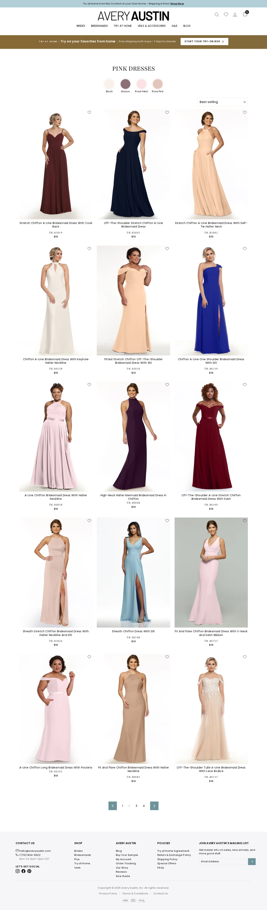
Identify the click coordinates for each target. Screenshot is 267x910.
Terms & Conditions (135, 893)
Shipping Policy (167, 859)
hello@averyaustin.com (35, 851)
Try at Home (82, 863)
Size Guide (123, 876)
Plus (77, 859)
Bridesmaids (99, 26)
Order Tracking (126, 863)
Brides (81, 26)
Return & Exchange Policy (174, 855)
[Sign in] (235, 14)
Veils (77, 868)
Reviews (121, 872)
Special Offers (166, 863)
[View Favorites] (226, 14)
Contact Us (160, 893)
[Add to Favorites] (89, 112)
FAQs (160, 868)
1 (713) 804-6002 (29, 855)
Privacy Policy (108, 893)
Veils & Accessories (152, 26)
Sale (174, 26)
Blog (187, 26)
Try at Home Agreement (173, 851)
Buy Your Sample (127, 855)
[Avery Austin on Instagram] (18, 871)
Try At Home (123, 26)
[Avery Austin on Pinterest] (29, 871)
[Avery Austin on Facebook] (23, 871)
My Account (123, 859)
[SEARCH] (217, 14)
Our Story (122, 868)
